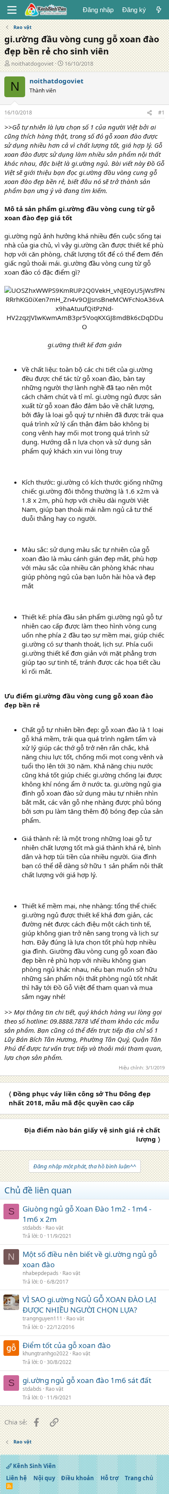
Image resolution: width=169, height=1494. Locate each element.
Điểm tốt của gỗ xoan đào (66, 1345)
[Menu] (12, 10)
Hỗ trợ (110, 1478)
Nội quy (44, 1478)
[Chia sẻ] (149, 113)
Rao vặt (54, 1227)
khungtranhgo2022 (45, 1353)
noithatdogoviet (32, 63)
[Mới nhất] (158, 10)
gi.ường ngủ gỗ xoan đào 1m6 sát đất (87, 1380)
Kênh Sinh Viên (34, 1466)
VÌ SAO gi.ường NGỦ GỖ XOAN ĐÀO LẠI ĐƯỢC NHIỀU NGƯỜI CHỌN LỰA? (89, 1304)
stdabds (32, 1227)
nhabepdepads (40, 1273)
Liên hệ (16, 1478)
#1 (161, 112)
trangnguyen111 (42, 1318)
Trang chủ (139, 1478)
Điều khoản (77, 1478)
